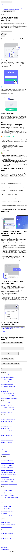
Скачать (2, 35)
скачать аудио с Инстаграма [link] (7, 327)
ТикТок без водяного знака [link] (6, 328)
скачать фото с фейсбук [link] (19, 327)
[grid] (14, 193)
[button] (5, 5)
